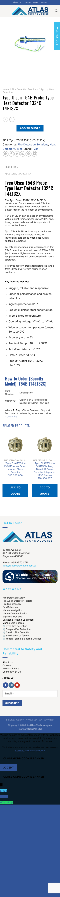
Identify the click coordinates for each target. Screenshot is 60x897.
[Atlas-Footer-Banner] (30, 576)
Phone (4, 796)
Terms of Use (34, 720)
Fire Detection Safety (14, 597)
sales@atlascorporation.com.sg (19, 565)
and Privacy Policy (35, 750)
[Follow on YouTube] (17, 685)
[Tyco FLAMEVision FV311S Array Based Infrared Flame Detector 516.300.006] (15, 444)
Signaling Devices (12, 616)
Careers (27, 2)
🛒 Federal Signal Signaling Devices (21, 638)
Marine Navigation (12, 610)
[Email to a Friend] (23, 154)
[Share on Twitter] (17, 154)
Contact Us (11, 416)
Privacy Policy (15, 720)
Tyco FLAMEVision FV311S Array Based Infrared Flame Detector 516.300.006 (15, 469)
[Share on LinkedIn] (34, 154)
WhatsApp (6, 802)
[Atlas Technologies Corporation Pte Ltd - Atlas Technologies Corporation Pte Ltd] (30, 10)
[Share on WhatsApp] (5, 154)
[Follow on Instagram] (11, 685)
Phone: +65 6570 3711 (15, 562)
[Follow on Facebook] (5, 685)
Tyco (43, 89)
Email (3, 790)
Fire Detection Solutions (25, 89)
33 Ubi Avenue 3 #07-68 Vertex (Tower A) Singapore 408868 (16, 552)
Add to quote (30, 128)
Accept (8, 767)
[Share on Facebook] (11, 154)
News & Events (40, 2)
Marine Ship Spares (13, 622)
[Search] (56, 11)
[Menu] (4, 11)
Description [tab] (11, 167)
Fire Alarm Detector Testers (17, 600)
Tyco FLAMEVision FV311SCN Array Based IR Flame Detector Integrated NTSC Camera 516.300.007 (45, 471)
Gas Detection (10, 607)
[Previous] (5, 74)
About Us (17, 2)
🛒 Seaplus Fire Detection (16, 629)
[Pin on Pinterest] (28, 154)
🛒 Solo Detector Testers (16, 635)
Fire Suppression (11, 603)
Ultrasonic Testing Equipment (18, 619)
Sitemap (49, 720)
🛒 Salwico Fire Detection (16, 632)
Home (5, 89)
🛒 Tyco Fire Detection (14, 626)
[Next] (15, 74)
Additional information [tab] (18, 173)
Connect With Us (11, 671)
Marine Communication (14, 613)
